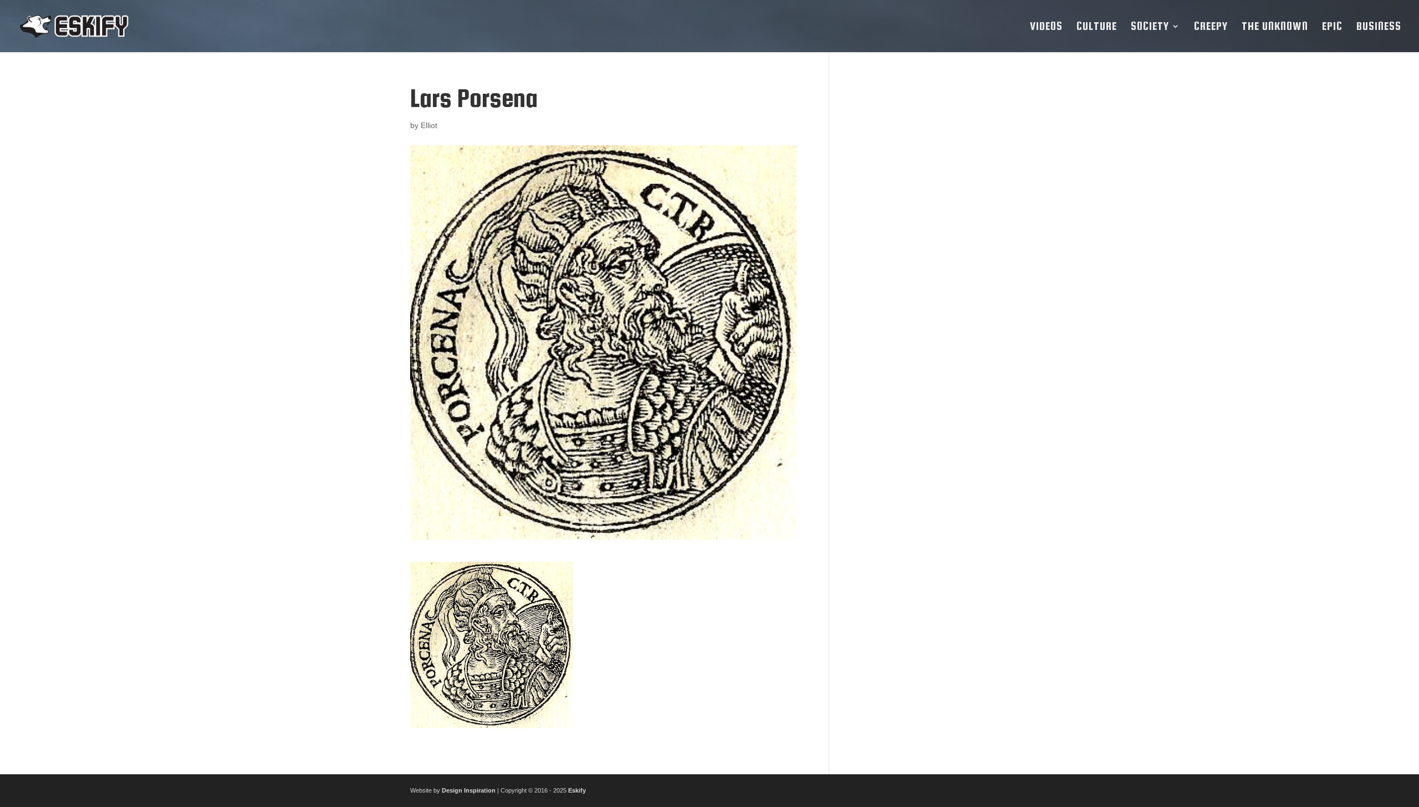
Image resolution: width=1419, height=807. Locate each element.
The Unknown (1275, 27)
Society (1150, 27)
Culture (1096, 27)
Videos (1046, 27)
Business (1378, 27)
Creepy (1211, 27)
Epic (1332, 27)
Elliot (429, 125)
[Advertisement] (927, 250)
